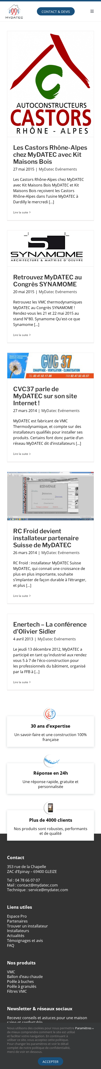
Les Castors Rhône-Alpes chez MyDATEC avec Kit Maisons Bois (50, 154)
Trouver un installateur (27, 926)
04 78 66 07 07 (27, 880)
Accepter (50, 1061)
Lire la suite (20, 212)
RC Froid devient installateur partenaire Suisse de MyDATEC (46, 538)
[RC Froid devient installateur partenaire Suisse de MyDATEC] (50, 496)
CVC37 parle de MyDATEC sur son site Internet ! (45, 396)
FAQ (10, 945)
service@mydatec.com (48, 889)
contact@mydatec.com (37, 885)
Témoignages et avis (25, 940)
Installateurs (18, 930)
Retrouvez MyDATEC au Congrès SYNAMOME (47, 281)
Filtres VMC (17, 991)
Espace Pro (17, 916)
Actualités (15, 935)
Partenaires (17, 921)
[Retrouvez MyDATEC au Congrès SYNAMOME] (50, 248)
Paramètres (83, 1028)
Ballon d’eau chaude (25, 976)
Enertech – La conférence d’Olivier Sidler (50, 628)
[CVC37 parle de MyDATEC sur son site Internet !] (50, 366)
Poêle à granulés (21, 986)
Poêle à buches (20, 981)
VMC (11, 971)
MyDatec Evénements (58, 169)
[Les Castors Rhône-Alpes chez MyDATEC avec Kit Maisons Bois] (50, 84)
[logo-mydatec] (14, 3)
